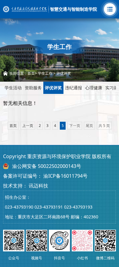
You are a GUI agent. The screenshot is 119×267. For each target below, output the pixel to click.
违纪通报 (73, 88)
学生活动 (13, 88)
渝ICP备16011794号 (65, 175)
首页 (31, 73)
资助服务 (33, 88)
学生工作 (45, 73)
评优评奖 (63, 73)
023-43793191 (48, 207)
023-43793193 (78, 207)
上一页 (27, 125)
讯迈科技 (38, 185)
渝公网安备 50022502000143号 (46, 166)
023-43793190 (19, 207)
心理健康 (93, 88)
